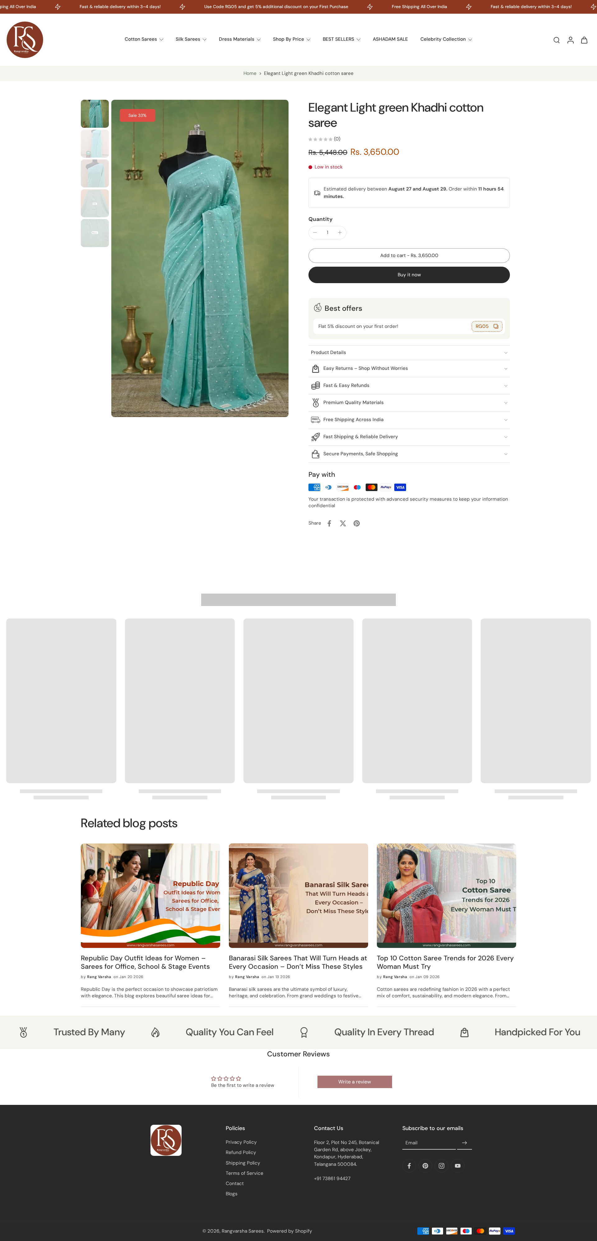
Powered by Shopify (289, 1231)
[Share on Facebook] (329, 523)
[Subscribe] (464, 1143)
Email (411, 1143)
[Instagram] (441, 1166)
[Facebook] (409, 1166)
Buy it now (409, 275)
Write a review (354, 1081)
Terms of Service (244, 1173)
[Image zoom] (200, 258)
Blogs (232, 1194)
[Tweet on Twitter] (343, 523)
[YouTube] (458, 1166)
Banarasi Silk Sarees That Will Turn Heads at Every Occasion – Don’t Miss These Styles (298, 962)
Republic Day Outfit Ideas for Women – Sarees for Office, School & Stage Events (145, 962)
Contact (235, 1183)
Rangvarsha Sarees (243, 1231)
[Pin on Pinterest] (356, 523)
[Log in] (570, 39)
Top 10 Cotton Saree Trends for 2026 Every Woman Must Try (445, 962)
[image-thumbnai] (95, 114)
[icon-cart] (584, 40)
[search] (556, 40)
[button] (409, 255)
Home (250, 73)
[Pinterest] (425, 1166)
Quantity (320, 219)
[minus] (315, 232)
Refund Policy (241, 1152)
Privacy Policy (241, 1142)
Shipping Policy (243, 1163)
